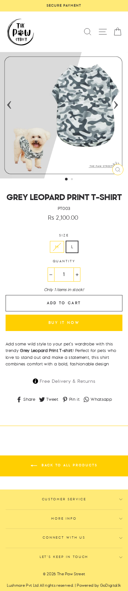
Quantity (64, 261)
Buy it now (64, 322)
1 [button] (66, 179)
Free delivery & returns (67, 381)
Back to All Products (68, 465)
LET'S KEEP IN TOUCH (64, 557)
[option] (64, 5)
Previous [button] (9, 102)
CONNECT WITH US (64, 537)
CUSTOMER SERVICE (64, 499)
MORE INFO (64, 518)
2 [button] (72, 179)
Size (64, 235)
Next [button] (115, 102)
